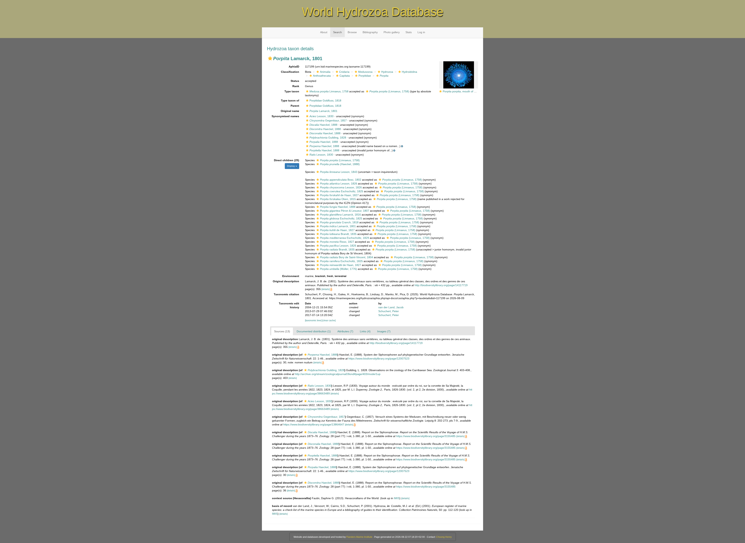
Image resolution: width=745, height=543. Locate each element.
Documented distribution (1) (314, 331)
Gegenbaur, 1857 (328, 120)
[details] (325, 289)
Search (337, 32)
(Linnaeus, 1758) (389, 91)
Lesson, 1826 (338, 183)
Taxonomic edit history (289, 305)
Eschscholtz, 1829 (344, 237)
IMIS (396, 498)
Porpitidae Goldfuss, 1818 (325, 100)
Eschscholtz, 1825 (341, 191)
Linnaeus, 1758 (328, 91)
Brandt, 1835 (338, 234)
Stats (408, 32)
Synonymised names (285, 116)
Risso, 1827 (337, 241)
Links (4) (365, 331)
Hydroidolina (409, 71)
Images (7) (384, 331)
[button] (270, 58)
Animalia (325, 71)
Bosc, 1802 (340, 179)
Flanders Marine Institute (359, 537)
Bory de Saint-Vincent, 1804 (346, 257)
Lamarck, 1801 (323, 111)
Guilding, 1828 (327, 137)
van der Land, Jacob (391, 307)
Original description (286, 281)
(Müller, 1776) (338, 268)
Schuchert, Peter (388, 311)
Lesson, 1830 (321, 116)
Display (291, 166)
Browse (352, 32)
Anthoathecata (322, 75)
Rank (295, 86)
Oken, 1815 (338, 199)
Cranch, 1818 (339, 222)
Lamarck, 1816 (340, 214)
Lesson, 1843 (338, 171)
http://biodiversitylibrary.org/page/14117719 (441, 285)
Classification (290, 71)
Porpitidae (365, 75)
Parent (295, 105)
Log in (421, 32)
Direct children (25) (286, 160)
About (323, 32)
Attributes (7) (345, 331)
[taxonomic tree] (313, 320)
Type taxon (291, 91)
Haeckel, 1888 (323, 124)
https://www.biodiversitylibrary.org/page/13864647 (313, 424)
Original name (290, 111)
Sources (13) (282, 331)
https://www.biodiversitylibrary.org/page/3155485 (426, 436)
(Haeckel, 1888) (340, 164)
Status (295, 80)
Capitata (345, 75)
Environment (290, 276)
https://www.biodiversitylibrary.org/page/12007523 (378, 358)
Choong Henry (444, 537)
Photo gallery (392, 32)
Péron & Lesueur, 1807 (344, 210)
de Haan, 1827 (339, 195)
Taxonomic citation (286, 294)
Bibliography (370, 32)
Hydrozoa (387, 71)
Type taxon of (290, 100)
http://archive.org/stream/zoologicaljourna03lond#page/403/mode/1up (337, 374)
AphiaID (294, 66)
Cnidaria (344, 71)
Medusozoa (365, 71)
